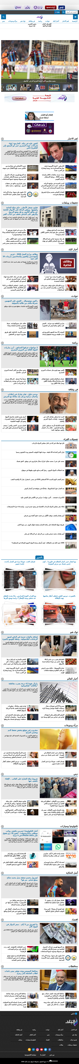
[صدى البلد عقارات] (27, 7)
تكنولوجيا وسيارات (31, 1040)
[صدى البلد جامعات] (38, 7)
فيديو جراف (73, 1040)
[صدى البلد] (39, 16)
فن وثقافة (32, 21)
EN (58, 12)
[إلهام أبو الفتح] (39, 120)
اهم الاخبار (65, 21)
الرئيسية (74, 21)
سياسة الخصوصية (30, 1055)
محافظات (60, 1040)
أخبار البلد (56, 21)
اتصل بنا (42, 1055)
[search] (3, 16)
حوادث (47, 21)
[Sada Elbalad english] (18, 7)
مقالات (61, 1045)
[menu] (75, 16)
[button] (75, 61)
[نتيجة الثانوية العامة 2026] (39, 102)
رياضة (40, 21)
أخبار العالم (33, 1035)
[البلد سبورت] (50, 7)
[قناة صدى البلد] (61, 7)
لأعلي (73, 1014)
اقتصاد (48, 1040)
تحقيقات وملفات (72, 1045)
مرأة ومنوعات (12, 21)
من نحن (52, 1055)
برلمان (20, 1040)
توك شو (23, 21)
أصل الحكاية (18, 1035)
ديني (3, 21)
